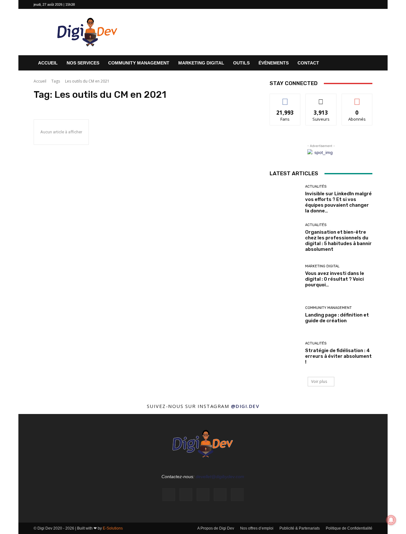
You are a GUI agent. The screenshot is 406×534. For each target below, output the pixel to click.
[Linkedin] (346, 4)
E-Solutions (113, 528)
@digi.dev (245, 406)
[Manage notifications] (391, 520)
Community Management (138, 62)
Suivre (321, 98)
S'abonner (357, 98)
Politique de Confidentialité (349, 528)
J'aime (285, 98)
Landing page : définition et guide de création (337, 318)
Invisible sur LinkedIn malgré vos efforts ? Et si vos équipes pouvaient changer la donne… (338, 202)
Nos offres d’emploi (256, 528)
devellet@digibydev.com (220, 476)
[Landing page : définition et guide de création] (285, 314)
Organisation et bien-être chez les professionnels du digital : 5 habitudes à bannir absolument (338, 240)
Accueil (48, 62)
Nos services (83, 62)
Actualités (315, 186)
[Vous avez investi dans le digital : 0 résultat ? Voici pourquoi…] (285, 276)
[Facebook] (326, 4)
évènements (274, 62)
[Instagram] (336, 4)
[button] (364, 63)
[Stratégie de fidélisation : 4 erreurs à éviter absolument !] (285, 353)
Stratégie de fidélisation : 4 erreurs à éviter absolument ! (338, 356)
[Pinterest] (357, 4)
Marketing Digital (201, 62)
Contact (308, 62)
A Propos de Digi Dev (215, 528)
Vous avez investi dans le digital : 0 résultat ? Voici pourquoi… (334, 279)
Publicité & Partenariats (299, 528)
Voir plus (319, 381)
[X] (367, 4)
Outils (241, 62)
